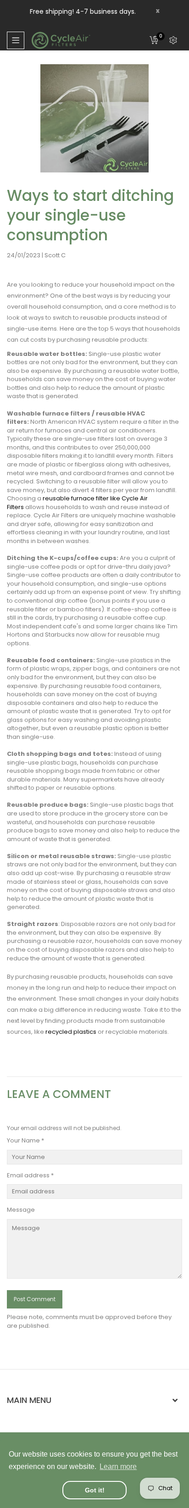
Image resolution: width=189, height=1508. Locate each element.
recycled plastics (70, 1031)
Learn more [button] (118, 1466)
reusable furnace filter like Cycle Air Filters (77, 502)
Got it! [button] (95, 1490)
